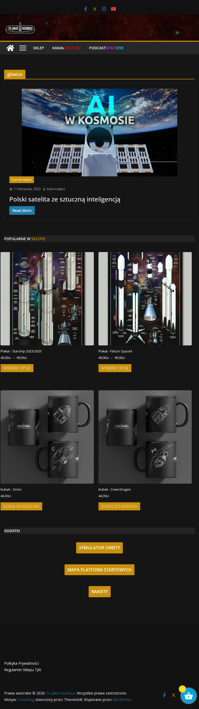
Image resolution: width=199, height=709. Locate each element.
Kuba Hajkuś (56, 189)
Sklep (38, 47)
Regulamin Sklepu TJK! (22, 669)
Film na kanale (21, 180)
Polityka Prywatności (21, 663)
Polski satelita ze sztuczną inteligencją (64, 199)
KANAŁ (66, 47)
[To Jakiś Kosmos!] (10, 48)
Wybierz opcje (17, 368)
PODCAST (106, 47)
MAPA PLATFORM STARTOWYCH (99, 570)
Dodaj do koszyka (21, 506)
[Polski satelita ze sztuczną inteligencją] (99, 132)
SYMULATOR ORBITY (99, 548)
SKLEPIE (38, 238)
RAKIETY (99, 591)
